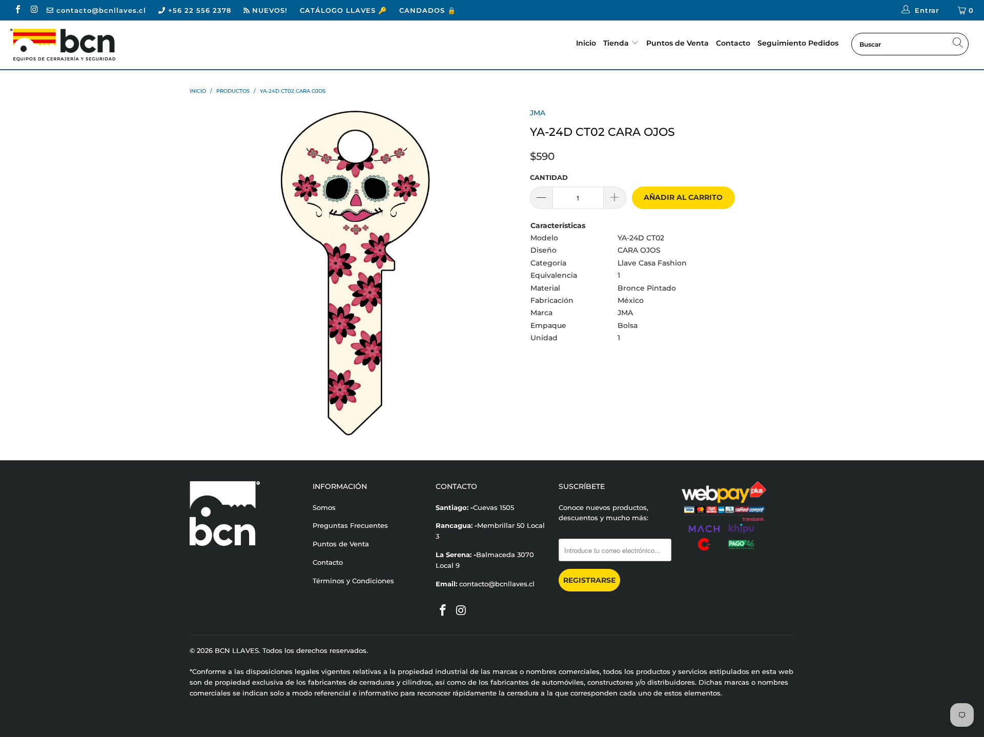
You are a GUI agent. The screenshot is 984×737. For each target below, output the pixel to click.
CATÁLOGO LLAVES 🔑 (343, 10)
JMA (537, 112)
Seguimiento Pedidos (797, 43)
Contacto (733, 43)
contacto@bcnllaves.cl (100, 10)
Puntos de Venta (677, 43)
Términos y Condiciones (353, 581)
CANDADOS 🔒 (427, 10)
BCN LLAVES (237, 650)
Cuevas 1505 (493, 507)
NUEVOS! (269, 10)
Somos (324, 507)
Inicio (586, 43)
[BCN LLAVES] (83, 45)
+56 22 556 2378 (198, 10)
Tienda (616, 43)
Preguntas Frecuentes (350, 525)
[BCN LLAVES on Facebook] (17, 10)
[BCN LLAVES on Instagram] (33, 10)
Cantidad (549, 177)
